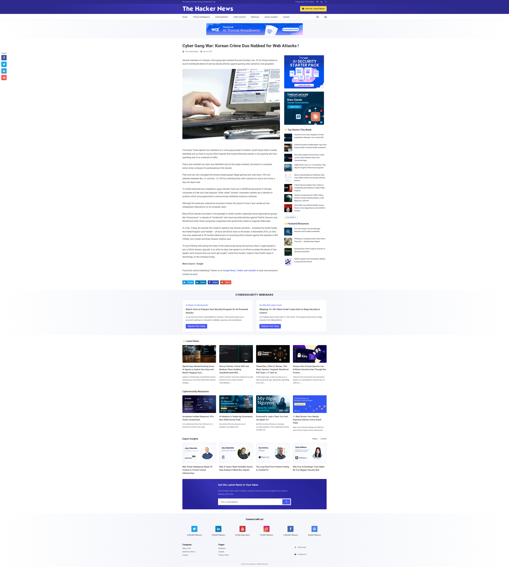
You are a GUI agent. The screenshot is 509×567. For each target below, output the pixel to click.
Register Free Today (196, 326)
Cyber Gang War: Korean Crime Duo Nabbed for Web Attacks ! (240, 45)
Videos (314, 439)
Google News (229, 270)
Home (185, 17)
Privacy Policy (223, 555)
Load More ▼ (291, 217)
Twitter (239, 270)
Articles (324, 439)
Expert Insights (271, 17)
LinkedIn (252, 270)
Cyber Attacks (239, 17)
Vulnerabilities (221, 17)
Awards (286, 17)
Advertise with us (188, 552)
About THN (186, 548)
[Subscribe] (286, 501)
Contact (185, 555)
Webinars (255, 17)
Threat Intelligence (201, 17)
